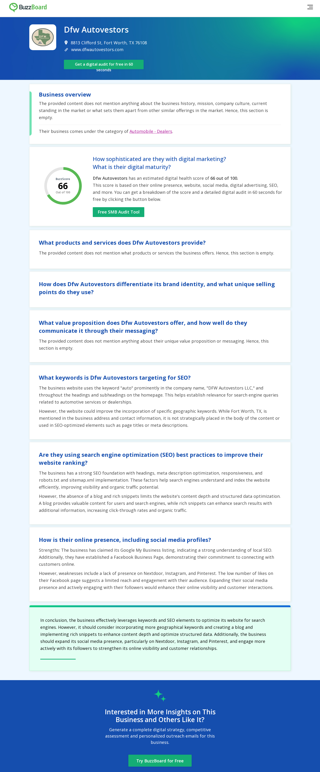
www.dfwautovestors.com (97, 49)
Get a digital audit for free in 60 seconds (104, 65)
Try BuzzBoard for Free (160, 761)
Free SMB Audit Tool (119, 212)
